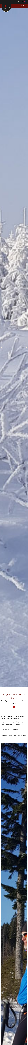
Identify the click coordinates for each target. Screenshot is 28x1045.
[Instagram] (15, 2)
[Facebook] (18, 2)
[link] (22, 2)
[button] (1, 348)
